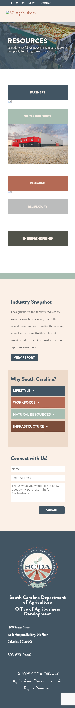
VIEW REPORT (24, 357)
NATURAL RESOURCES (32, 414)
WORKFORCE (24, 402)
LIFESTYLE (21, 390)
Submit (52, 510)
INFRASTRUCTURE (28, 426)
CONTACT (46, 3)
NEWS (31, 3)
